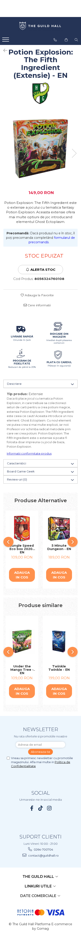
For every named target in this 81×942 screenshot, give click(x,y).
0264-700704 (43, 849)
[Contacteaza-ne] (55, 39)
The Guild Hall (38, 876)
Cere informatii (39, 305)
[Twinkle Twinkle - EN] (59, 641)
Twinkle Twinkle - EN (59, 668)
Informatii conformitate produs (29, 453)
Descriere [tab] (14, 383)
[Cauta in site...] (76, 39)
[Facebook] (32, 808)
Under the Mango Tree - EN (22, 670)
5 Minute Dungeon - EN (59, 547)
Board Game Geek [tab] (21, 471)
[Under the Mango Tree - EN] (22, 641)
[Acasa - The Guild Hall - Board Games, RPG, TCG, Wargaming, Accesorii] (40, 26)
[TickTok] (41, 808)
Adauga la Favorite (39, 295)
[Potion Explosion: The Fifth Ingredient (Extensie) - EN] (40, 149)
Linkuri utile (39, 886)
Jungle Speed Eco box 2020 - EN (22, 549)
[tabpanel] (40, 149)
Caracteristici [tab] (16, 463)
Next (74, 153)
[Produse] (6, 41)
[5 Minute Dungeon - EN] (59, 528)
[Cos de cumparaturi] (66, 39)
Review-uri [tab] (17, 479)
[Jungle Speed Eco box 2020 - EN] (22, 528)
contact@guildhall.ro (43, 855)
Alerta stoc (42, 269)
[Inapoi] (3, 50)
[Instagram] (49, 808)
